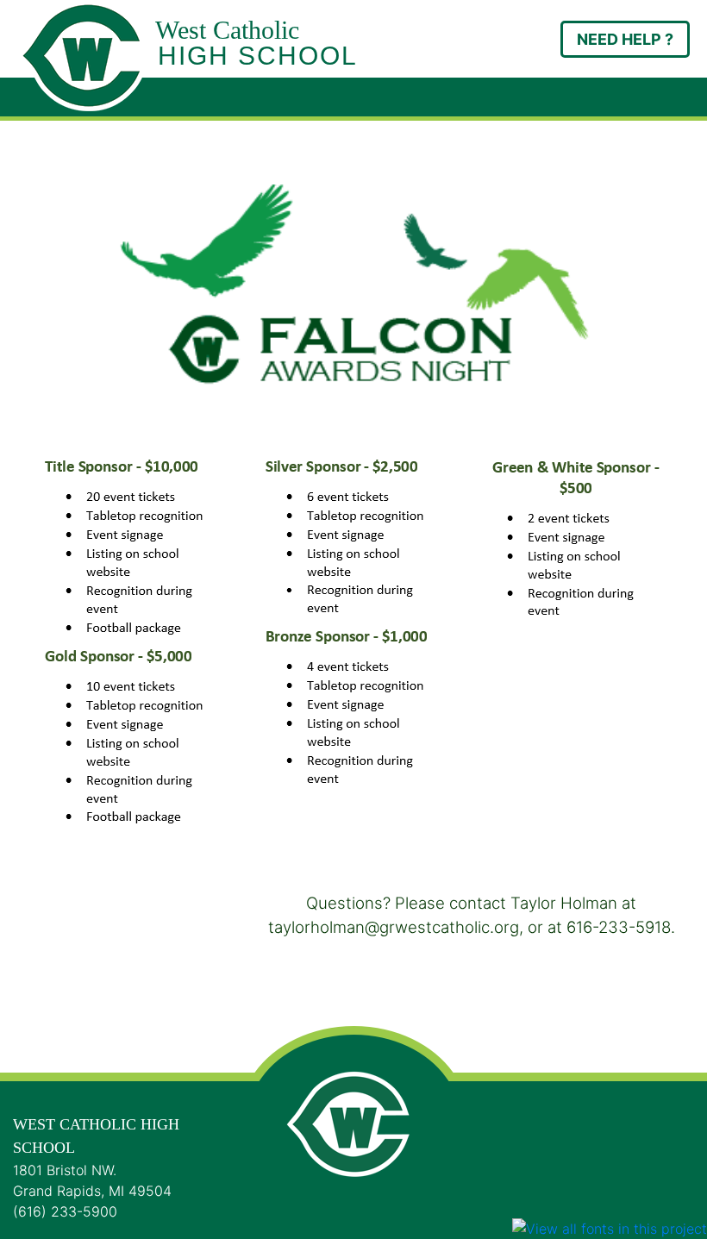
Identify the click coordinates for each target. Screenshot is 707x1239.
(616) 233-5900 (65, 1211)
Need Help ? (625, 39)
